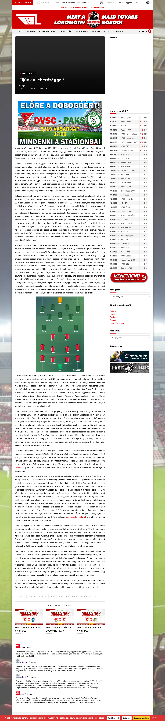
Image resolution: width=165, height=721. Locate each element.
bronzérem (42, 596)
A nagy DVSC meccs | (80, 8)
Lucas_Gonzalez (117, 323)
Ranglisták (65, 31)
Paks (95, 596)
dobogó (52, 596)
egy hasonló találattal (76, 517)
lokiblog (75, 596)
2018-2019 (21, 596)
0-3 (141, 134)
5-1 (141, 142)
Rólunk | (65, 8)
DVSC (61, 596)
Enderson (114, 320)
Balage (22, 86)
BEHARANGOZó (28, 73)
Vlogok (96, 31)
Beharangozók (47, 31)
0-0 (141, 126)
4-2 (141, 130)
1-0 (141, 118)
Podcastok (82, 31)
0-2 (141, 122)
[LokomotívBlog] (82, 19)
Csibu (112, 314)
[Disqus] (60, 673)
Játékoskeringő (97, 8)
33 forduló (32, 596)
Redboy (113, 317)
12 (48, 88)
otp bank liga (85, 596)
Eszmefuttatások (114, 31)
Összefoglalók (26, 31)
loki (67, 596)
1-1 (141, 146)
